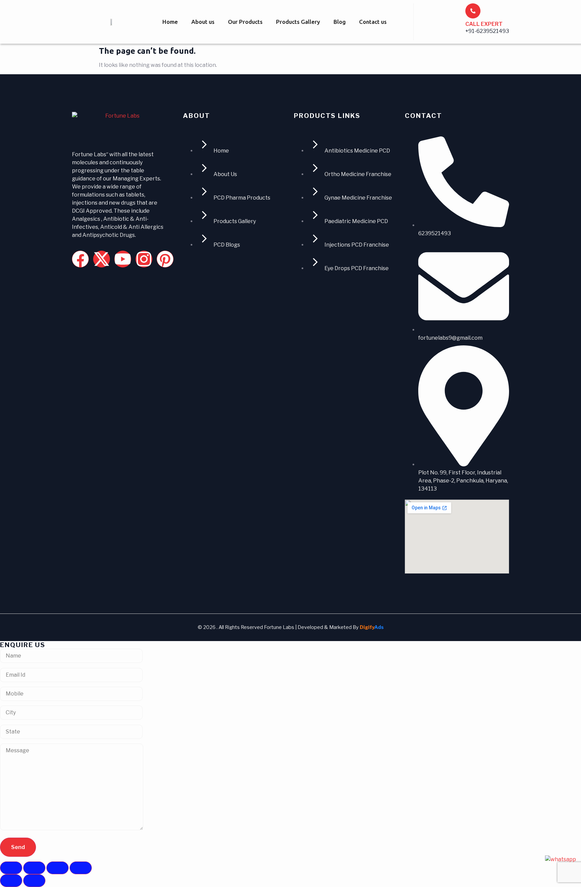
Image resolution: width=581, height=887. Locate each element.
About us (203, 21)
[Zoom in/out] (11, 867)
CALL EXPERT (484, 24)
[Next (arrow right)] (34, 880)
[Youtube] (122, 259)
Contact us (373, 21)
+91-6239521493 (487, 31)
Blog (340, 21)
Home (170, 21)
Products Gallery (298, 21)
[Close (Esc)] (81, 867)
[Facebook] (80, 259)
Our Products (245, 21)
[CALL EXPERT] (472, 10)
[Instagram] (143, 259)
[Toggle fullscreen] (34, 867)
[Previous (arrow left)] (11, 880)
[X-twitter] (101, 259)
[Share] (57, 867)
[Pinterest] (165, 259)
